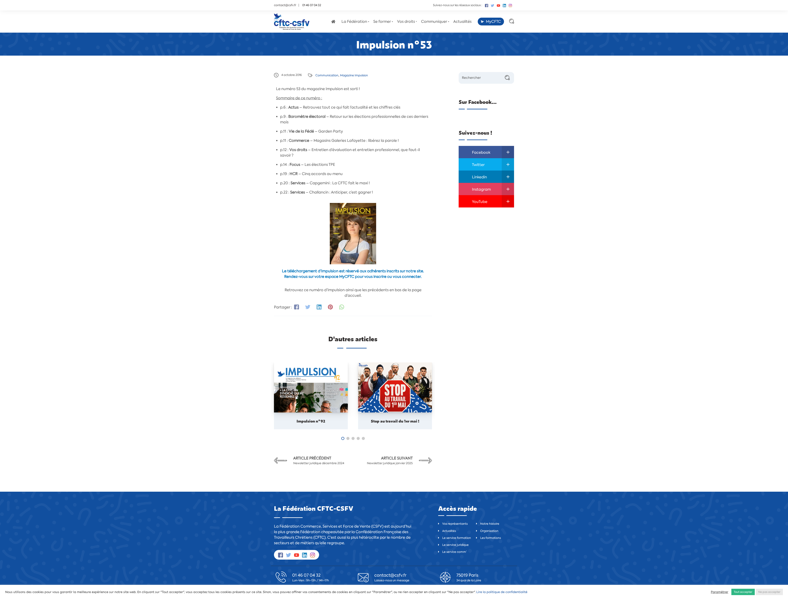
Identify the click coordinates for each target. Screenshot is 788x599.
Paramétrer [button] (719, 592)
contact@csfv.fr (285, 5)
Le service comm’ (454, 552)
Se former (382, 21)
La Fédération (354, 21)
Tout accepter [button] (743, 592)
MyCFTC (493, 21)
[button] (342, 438)
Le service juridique (455, 545)
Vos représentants (455, 524)
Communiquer (434, 21)
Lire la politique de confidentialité (501, 592)
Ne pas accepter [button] (769, 592)
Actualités (462, 21)
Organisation (489, 531)
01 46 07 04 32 (306, 575)
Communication (326, 75)
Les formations (490, 538)
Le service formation (456, 538)
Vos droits (406, 21)
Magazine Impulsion (354, 75)
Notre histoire (489, 524)
